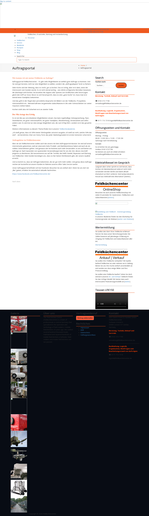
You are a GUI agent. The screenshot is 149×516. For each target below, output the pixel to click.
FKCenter (31, 38)
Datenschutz (85, 332)
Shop (18, 50)
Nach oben (16, 181)
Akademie (20, 45)
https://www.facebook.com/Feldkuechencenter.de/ (31, 174)
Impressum (84, 327)
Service (19, 43)
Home (82, 65)
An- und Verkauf (115, 277)
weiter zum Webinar (125, 219)
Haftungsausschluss (88, 335)
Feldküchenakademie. (67, 129)
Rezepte (20, 47)
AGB (82, 330)
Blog (18, 52)
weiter (110, 197)
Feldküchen (21, 40)
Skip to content (5, 1)
